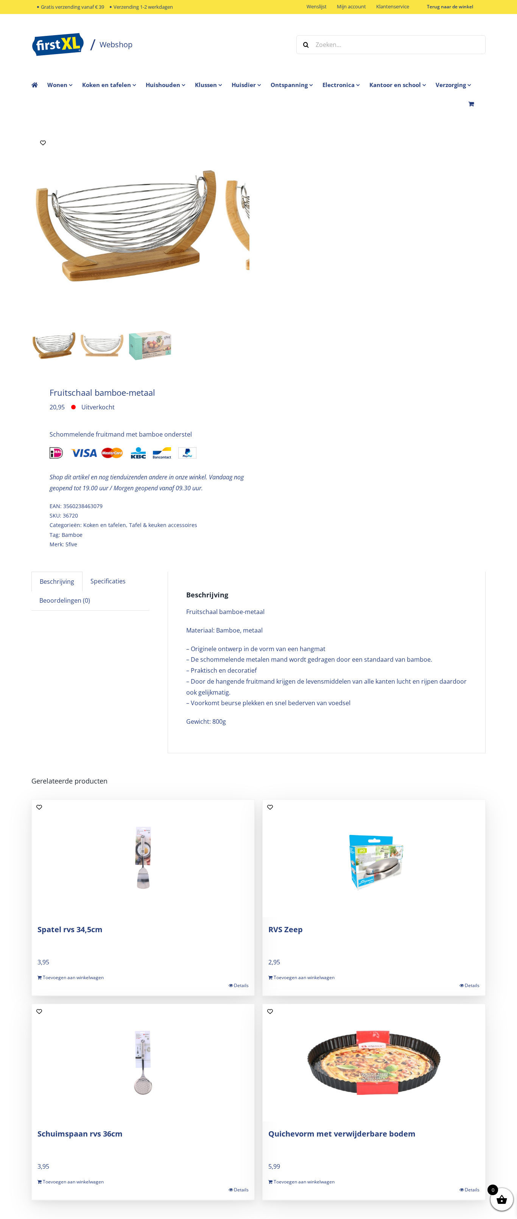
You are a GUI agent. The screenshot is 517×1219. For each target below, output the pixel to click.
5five (71, 544)
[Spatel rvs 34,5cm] (143, 858)
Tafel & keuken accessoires (163, 525)
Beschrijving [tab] (57, 581)
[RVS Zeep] (374, 858)
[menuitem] (64, 84)
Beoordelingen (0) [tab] (64, 600)
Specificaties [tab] (108, 581)
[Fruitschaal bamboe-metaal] (126, 225)
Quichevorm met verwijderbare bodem (342, 1134)
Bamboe (72, 534)
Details (241, 985)
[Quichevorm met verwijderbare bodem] (374, 1062)
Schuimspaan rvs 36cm (80, 1134)
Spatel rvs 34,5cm (70, 929)
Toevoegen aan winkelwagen (73, 977)
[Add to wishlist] (42, 142)
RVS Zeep (285, 929)
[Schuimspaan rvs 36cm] (143, 1062)
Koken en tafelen (104, 525)
